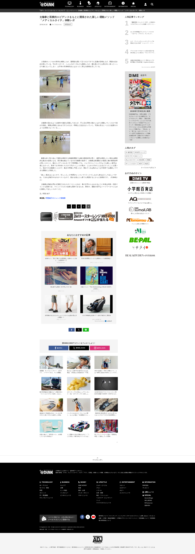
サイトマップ (113, 516)
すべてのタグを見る (147, 167)
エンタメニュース (125, 493)
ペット (98, 500)
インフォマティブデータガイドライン (128, 516)
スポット (122, 485)
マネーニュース (83, 495)
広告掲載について (144, 518)
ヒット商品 (63, 490)
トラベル (99, 490)
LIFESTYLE (103, 482)
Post (79, 330)
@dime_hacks (101, 348)
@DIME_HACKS (80, 348)
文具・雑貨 (99, 493)
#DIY (140, 163)
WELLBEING (148, 500)
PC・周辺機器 (44, 495)
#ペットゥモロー (131, 163)
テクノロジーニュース (46, 498)
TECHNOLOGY (47, 482)
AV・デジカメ (44, 485)
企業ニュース (149, 492)
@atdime (59, 348)
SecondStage (149, 498)
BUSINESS (65, 482)
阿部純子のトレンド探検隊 (56, 198)
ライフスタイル (50, 10)
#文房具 (141, 160)
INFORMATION (150, 482)
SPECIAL (148, 495)
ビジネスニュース (65, 495)
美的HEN (147, 505)
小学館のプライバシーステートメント (127, 518)
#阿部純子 (68, 24)
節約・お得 (81, 490)
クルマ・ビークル (101, 485)
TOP (41, 10)
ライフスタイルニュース (103, 503)
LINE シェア (86, 330)
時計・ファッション (102, 495)
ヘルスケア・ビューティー (66, 10)
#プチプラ (129, 156)
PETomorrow (149, 503)
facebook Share (72, 330)
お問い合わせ (144, 516)
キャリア (63, 485)
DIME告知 (145, 485)
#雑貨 (148, 160)
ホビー (122, 490)
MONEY (83, 482)
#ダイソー (138, 156)
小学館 (104, 518)
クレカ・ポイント (83, 493)
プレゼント (145, 488)
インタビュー (64, 493)
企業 (61, 488)
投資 (79, 488)
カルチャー (123, 488)
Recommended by (100, 321)
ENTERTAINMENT (128, 482)
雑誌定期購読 (111, 518)
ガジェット (43, 493)
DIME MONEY (82, 485)
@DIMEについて (103, 516)
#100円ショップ (140, 152)
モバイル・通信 (44, 488)
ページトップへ (97, 460)
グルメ (98, 488)
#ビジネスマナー (131, 160)
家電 (41, 490)
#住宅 (146, 163)
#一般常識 (129, 152)
